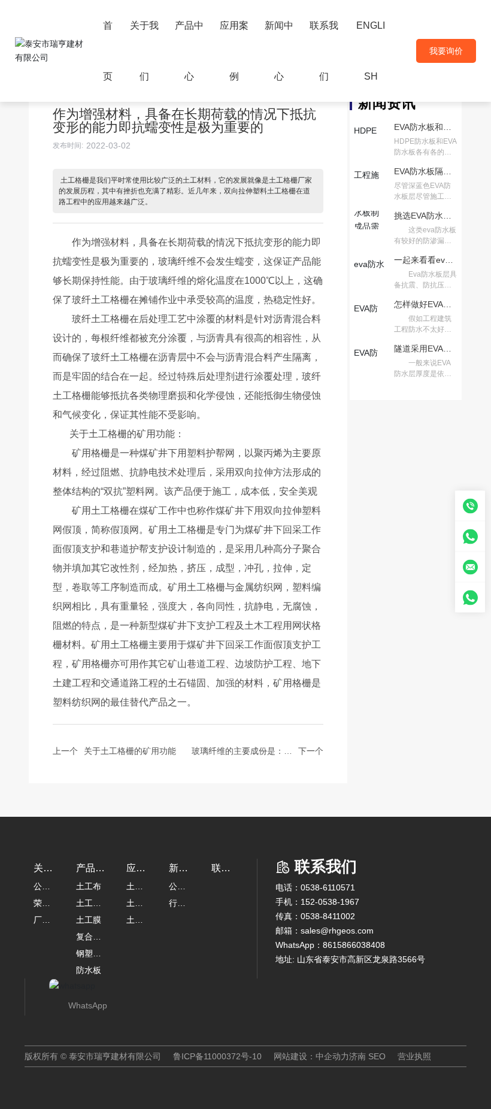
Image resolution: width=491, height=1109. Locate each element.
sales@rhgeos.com (337, 930)
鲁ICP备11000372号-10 (217, 1056)
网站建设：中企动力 (311, 1056)
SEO (377, 1056)
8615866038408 (354, 945)
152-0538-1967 (330, 902)
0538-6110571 (328, 887)
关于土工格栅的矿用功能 (130, 751)
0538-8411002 (328, 916)
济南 (357, 1056)
